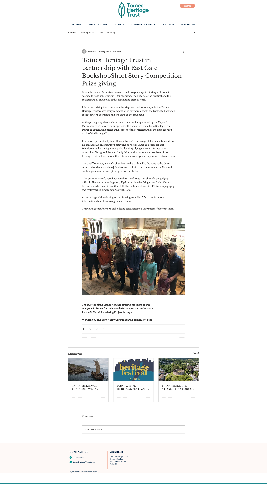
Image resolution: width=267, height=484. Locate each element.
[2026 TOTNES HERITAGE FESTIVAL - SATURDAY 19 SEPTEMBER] (133, 369)
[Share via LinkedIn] (97, 329)
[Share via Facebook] (83, 329)
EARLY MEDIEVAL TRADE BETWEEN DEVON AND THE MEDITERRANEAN (84, 387)
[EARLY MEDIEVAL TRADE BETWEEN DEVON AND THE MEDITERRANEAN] (88, 369)
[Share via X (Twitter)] (90, 329)
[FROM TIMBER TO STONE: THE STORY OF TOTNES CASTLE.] (179, 369)
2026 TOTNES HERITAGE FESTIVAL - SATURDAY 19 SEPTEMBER (132, 387)
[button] (195, 32)
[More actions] (183, 51)
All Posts (72, 32)
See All (196, 353)
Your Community (107, 32)
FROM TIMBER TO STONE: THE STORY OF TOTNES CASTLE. (178, 387)
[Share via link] (103, 329)
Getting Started (88, 32)
